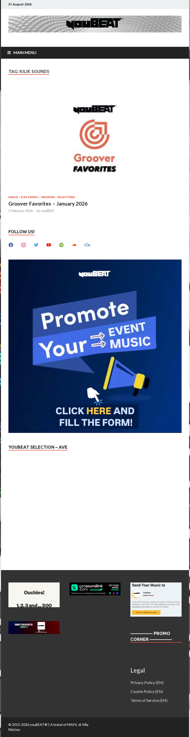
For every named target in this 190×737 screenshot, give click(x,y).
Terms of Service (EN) (149, 700)
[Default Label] (48, 244)
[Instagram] (23, 244)
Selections (66, 197)
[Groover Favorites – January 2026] (95, 139)
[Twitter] (36, 244)
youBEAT (47, 211)
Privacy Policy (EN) (147, 682)
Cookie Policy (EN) (147, 691)
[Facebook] (10, 244)
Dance (13, 197)
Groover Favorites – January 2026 (48, 203)
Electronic (29, 197)
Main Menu (24, 52)
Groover (48, 197)
